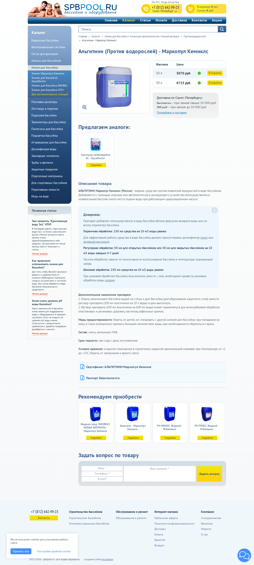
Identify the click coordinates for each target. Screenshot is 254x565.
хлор (204, 237)
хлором (110, 280)
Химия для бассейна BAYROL (50, 85)
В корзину (215, 73)
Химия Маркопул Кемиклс (48, 73)
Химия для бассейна (116, 36)
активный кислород (96, 242)
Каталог (128, 20)
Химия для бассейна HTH (47, 90)
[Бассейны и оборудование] (81, 8)
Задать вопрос (209, 474)
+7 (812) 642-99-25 (165, 7)
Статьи (145, 20)
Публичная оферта (166, 518)
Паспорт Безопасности (103, 378)
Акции (217, 20)
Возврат (159, 545)
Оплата (161, 20)
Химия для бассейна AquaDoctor (44, 79)
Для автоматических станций (50, 94)
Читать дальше (40, 253)
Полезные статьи (44, 210)
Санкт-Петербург (162, 11)
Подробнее (96, 164)
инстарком (107, 559)
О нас (204, 534)
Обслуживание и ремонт (131, 518)
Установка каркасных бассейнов (89, 523)
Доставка (179, 20)
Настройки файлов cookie (54, 551)
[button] (244, 555)
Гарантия (159, 540)
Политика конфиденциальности (174, 523)
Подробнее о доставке (172, 112)
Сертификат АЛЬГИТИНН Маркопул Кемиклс (119, 367)
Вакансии (207, 523)
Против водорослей (195, 36)
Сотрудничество (211, 518)
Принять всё (21, 551)
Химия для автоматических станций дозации (154, 36)
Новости (206, 529)
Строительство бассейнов (85, 518)
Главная (111, 20)
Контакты (199, 20)
